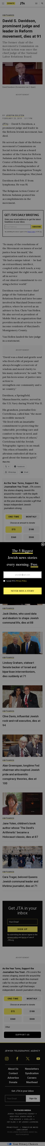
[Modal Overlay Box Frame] (22, 573)
